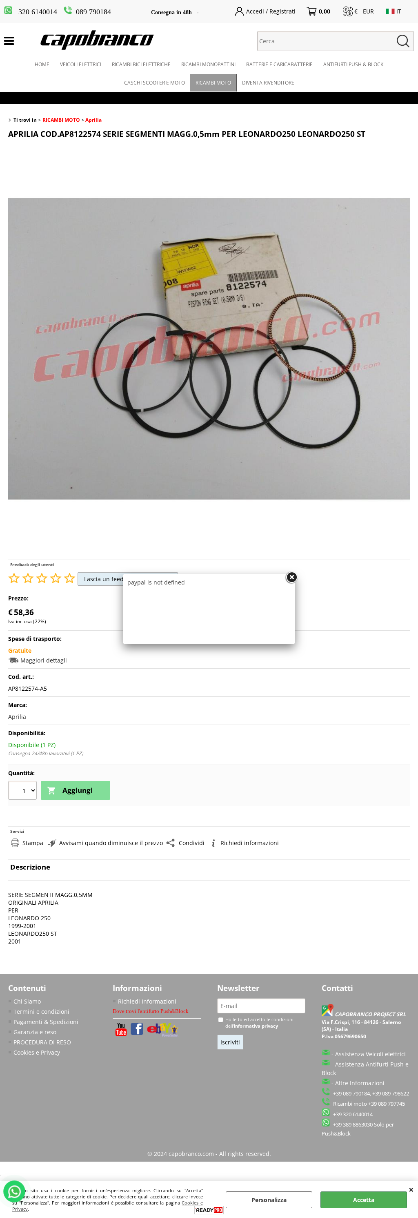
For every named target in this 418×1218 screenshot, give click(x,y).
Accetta (363, 1200)
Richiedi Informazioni (147, 1001)
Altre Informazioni (360, 1083)
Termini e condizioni (41, 1011)
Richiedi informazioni (249, 843)
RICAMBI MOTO (213, 83)
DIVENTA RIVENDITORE (268, 83)
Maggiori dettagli (43, 660)
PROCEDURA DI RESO (42, 1042)
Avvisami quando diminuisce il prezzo (111, 843)
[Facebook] (137, 1033)
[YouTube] (121, 1034)
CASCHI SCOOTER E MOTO (154, 83)
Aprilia (17, 717)
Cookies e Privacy (36, 1052)
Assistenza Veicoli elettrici (370, 1054)
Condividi (192, 843)
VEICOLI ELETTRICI (80, 64)
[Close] (291, 577)
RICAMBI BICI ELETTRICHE (141, 64)
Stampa (32, 843)
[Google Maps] (328, 1014)
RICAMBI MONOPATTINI (208, 64)
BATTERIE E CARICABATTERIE (279, 64)
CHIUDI (411, 1189)
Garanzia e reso (34, 1032)
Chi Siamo (27, 1001)
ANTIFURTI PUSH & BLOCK (353, 64)
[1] (23, 791)
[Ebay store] (163, 1035)
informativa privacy (256, 1026)
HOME (42, 64)
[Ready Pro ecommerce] (209, 1210)
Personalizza (269, 1200)
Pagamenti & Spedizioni (45, 1022)
